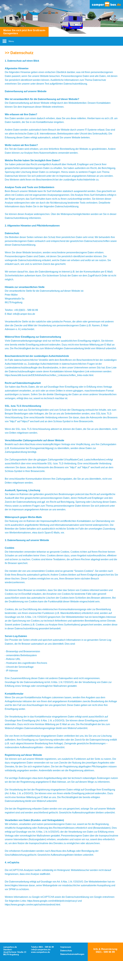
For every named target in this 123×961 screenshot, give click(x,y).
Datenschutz (66, 950)
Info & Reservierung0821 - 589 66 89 (105, 950)
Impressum (66, 947)
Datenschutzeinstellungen (72, 954)
